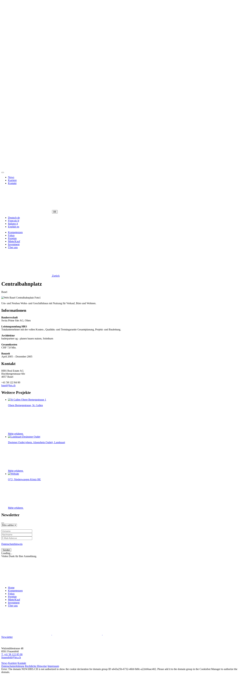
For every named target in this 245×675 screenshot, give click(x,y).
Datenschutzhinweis (11, 544)
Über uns (13, 247)
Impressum (53, 666)
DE (54, 212)
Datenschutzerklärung (12, 666)
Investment (14, 244)
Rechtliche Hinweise (36, 666)
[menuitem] (14, 217)
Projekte (12, 238)
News (11, 177)
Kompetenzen (15, 232)
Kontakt (12, 183)
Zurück (55, 275)
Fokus (11, 235)
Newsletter (7, 637)
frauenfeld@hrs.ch (11, 657)
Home (11, 587)
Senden (6, 550)
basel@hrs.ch (8, 385)
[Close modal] (2, 522)
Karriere (12, 180)
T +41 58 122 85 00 (11, 654)
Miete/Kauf (14, 241)
